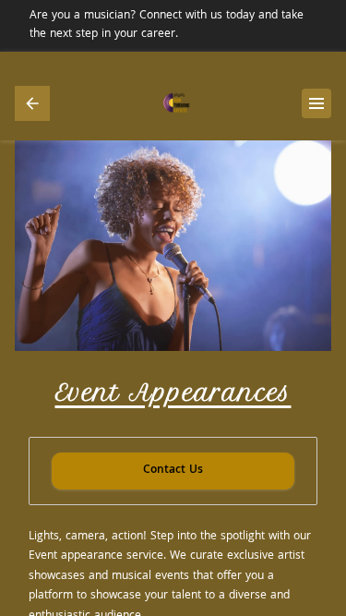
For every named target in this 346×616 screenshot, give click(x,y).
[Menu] (316, 103)
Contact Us (173, 470)
